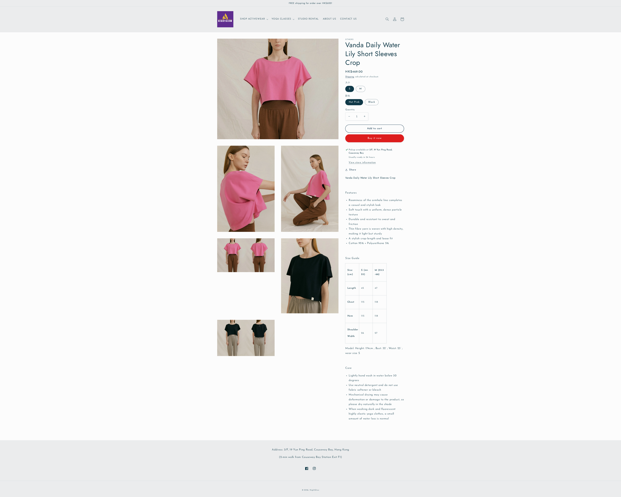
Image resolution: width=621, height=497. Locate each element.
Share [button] (352, 169)
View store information (362, 162)
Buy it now (375, 138)
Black (371, 102)
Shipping (349, 77)
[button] (253, 19)
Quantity (350, 110)
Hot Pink (354, 102)
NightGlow (314, 490)
